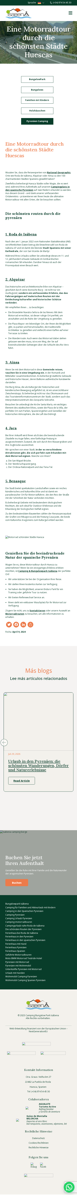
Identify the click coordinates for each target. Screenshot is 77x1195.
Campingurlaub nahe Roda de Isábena (24, 925)
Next (73, 743)
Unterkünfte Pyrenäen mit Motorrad (23, 969)
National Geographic (59, 172)
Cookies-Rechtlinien (39, 1142)
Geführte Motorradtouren (18, 954)
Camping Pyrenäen (15, 914)
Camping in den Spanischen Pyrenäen (24, 911)
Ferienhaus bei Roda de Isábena (21, 932)
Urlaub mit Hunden (15, 972)
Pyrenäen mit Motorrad (17, 962)
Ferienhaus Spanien (15, 951)
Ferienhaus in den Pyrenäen (19, 936)
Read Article (21, 780)
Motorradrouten (14, 613)
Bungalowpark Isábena (17, 903)
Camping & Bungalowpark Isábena (37, 571)
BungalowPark (37, 79)
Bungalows (37, 89)
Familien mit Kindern (37, 100)
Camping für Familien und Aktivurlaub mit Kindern (30, 907)
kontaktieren (37, 610)
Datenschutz (38, 1138)
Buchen (16, 882)
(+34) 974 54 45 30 (62, 2)
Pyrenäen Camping (37, 121)
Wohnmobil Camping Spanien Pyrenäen (25, 980)
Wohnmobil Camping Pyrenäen (21, 976)
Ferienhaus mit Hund (15, 943)
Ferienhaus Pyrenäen (16, 947)
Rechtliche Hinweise (39, 1147)
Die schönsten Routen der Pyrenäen (23, 929)
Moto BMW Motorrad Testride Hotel (23, 958)
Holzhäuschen (37, 110)
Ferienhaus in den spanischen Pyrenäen (25, 940)
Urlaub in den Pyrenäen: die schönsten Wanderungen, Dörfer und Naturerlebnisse (38, 765)
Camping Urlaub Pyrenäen (18, 918)
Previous (4, 743)
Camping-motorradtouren (18, 922)
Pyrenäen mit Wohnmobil (18, 965)
